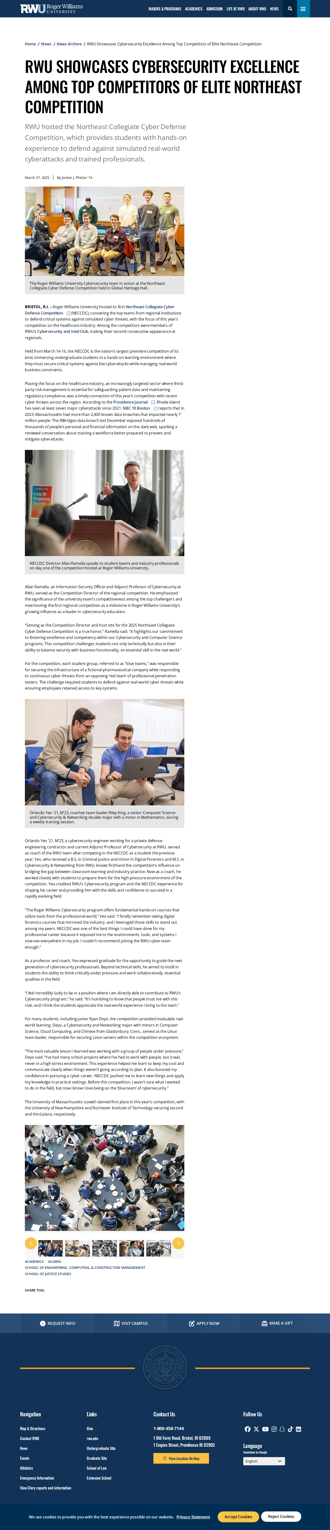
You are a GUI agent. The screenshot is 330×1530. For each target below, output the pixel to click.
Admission (214, 9)
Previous (36, 1171)
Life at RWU (235, 9)
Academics (193, 9)
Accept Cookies (238, 1516)
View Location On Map (184, 1458)
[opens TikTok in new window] (290, 1429)
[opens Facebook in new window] (248, 1429)
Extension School (99, 1478)
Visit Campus (135, 1323)
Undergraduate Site (101, 1448)
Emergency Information (37, 1478)
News (274, 9)
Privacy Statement (193, 1517)
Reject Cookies (281, 1516)
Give (90, 1428)
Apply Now (208, 1323)
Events (24, 1458)
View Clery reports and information (45, 1488)
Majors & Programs (165, 9)
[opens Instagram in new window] (274, 1429)
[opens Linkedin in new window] (298, 1429)
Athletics (26, 1468)
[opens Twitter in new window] (256, 1429)
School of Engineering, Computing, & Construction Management (85, 1267)
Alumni (54, 1261)
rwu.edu (92, 1438)
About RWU (257, 9)
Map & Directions (32, 1428)
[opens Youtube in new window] (265, 1429)
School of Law (97, 1468)
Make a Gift (281, 1323)
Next (173, 1171)
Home (30, 44)
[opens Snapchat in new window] (282, 1429)
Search (290, 8)
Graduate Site (97, 1458)
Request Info (61, 1323)
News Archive (69, 44)
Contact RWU (29, 1438)
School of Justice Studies (48, 1274)
